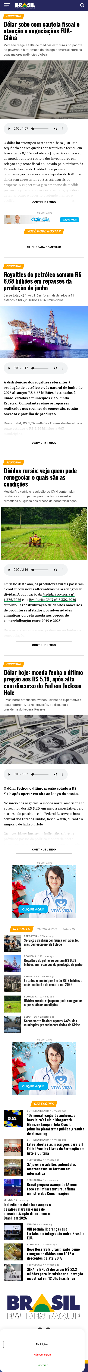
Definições (42, 1344)
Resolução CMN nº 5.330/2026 (52, 599)
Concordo (42, 1365)
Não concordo (42, 1354)
